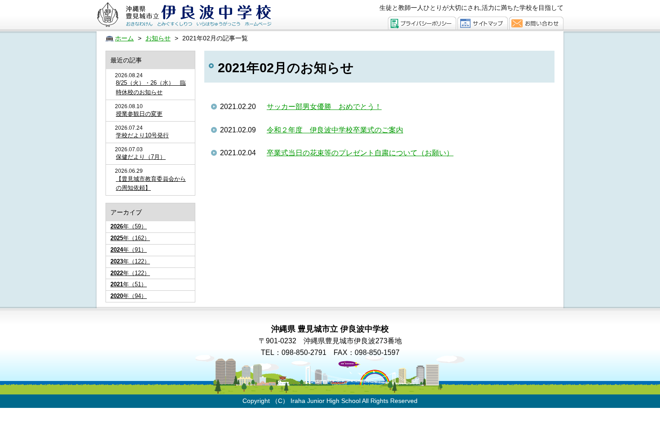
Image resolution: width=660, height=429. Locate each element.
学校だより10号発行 (142, 135)
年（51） (128, 284)
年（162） (130, 238)
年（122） (130, 261)
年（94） (128, 296)
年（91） (128, 249)
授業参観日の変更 (139, 113)
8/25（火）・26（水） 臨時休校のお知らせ (151, 87)
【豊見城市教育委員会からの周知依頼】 (151, 183)
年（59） (128, 226)
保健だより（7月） (141, 156)
